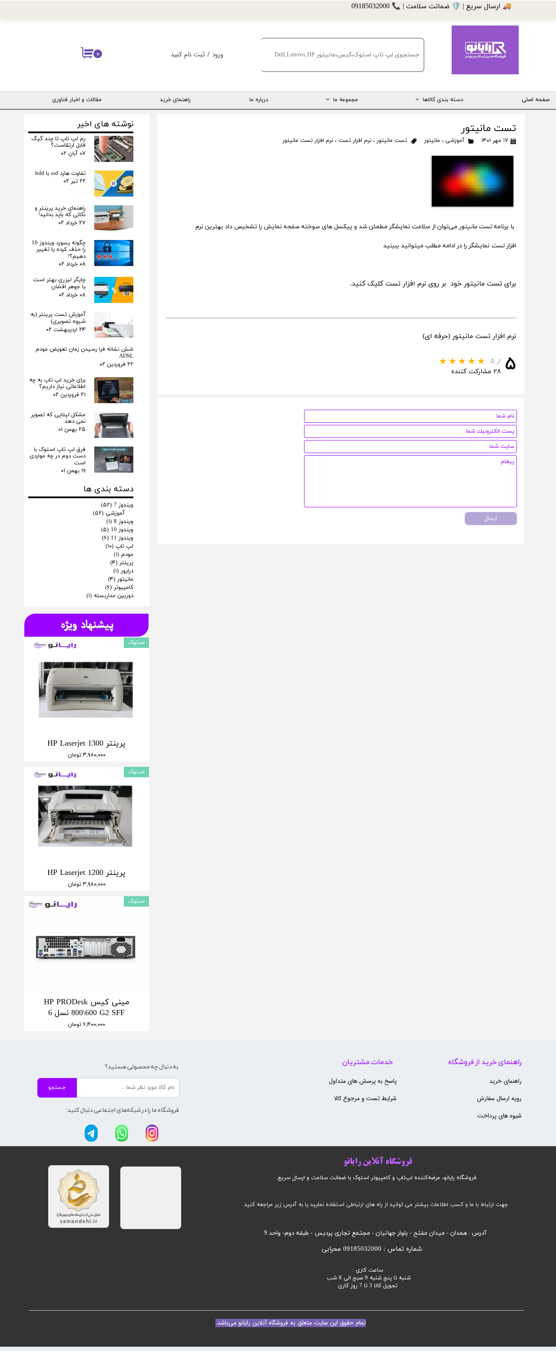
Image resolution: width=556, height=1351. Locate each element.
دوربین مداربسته (109, 596)
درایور (123, 571)
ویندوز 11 (117, 538)
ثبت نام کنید (188, 54)
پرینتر (121, 563)
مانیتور (432, 141)
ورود (217, 54)
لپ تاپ (119, 546)
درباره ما (258, 100)
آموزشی (454, 141)
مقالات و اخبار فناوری (77, 100)
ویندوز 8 (119, 522)
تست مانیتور (392, 141)
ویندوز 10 (117, 530)
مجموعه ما (345, 100)
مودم (123, 555)
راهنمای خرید (175, 100)
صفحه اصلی (535, 100)
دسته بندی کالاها (443, 100)
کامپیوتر (119, 588)
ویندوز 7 (117, 505)
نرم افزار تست (354, 141)
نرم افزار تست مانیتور (307, 141)
